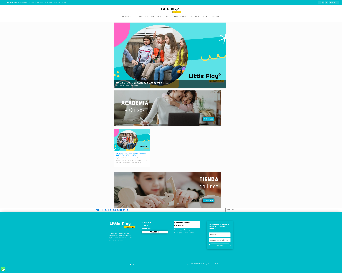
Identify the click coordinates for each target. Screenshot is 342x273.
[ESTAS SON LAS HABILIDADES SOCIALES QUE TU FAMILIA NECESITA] (132, 140)
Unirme (230, 210)
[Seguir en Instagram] (127, 264)
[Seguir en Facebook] (124, 264)
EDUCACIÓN (156, 17)
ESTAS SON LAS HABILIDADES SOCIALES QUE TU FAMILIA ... (143, 83)
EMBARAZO (126, 17)
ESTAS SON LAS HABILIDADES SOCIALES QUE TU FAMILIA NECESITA (131, 154)
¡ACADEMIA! (215, 17)
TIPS (167, 17)
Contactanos (201, 17)
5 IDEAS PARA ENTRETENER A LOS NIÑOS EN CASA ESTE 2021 (42, 2)
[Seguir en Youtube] (130, 264)
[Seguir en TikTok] (134, 264)
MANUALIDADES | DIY (182, 17)
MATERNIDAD (141, 17)
